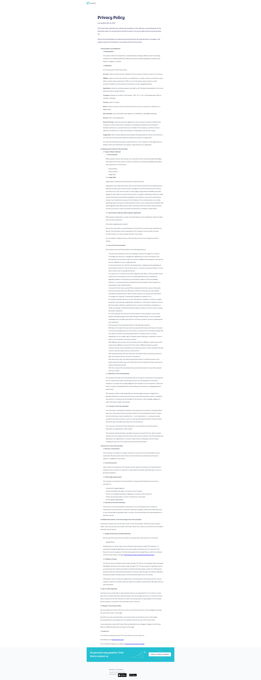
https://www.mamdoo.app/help (134, 644)
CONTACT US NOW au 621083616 (160, 654)
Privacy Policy (119, 669)
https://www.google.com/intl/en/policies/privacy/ (139, 555)
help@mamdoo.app (117, 640)
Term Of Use (112, 669)
